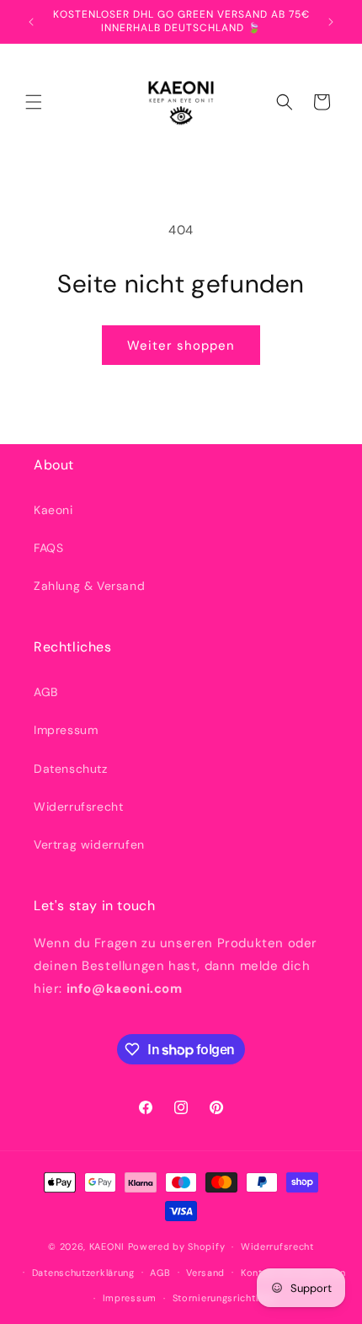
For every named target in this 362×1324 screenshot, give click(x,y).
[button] (33, 102)
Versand (205, 1272)
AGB (46, 692)
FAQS (48, 547)
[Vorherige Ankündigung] (31, 21)
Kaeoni (53, 509)
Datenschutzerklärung (83, 1272)
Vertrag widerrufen (89, 844)
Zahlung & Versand (89, 585)
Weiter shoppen (181, 345)
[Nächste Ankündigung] (330, 21)
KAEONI (107, 1246)
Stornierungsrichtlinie (224, 1298)
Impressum (66, 729)
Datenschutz (71, 768)
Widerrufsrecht (78, 806)
